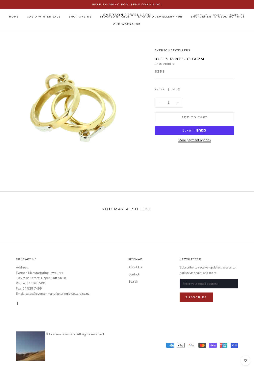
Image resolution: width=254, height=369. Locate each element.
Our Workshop (127, 24)
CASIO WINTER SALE (44, 16)
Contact (133, 274)
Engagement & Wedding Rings (218, 16)
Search (133, 281)
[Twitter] (173, 89)
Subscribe (196, 297)
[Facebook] (168, 89)
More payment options (194, 140)
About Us (135, 267)
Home (14, 16)
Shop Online (80, 16)
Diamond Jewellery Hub (160, 16)
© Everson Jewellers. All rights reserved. (75, 334)
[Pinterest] (179, 89)
